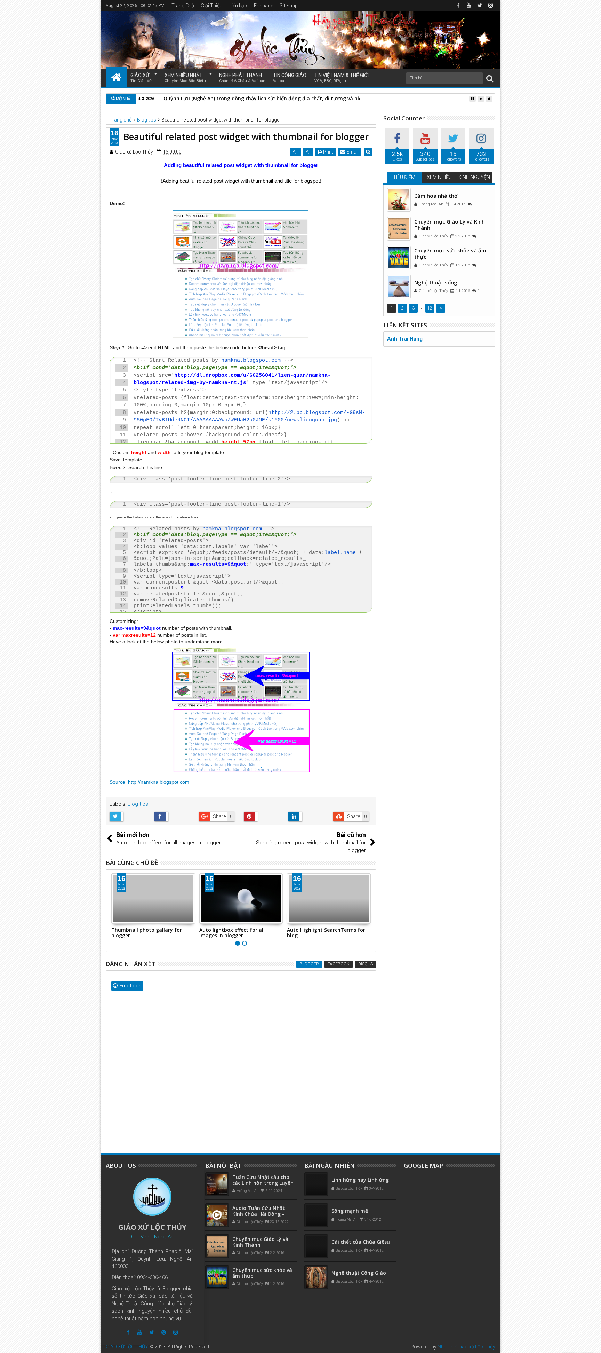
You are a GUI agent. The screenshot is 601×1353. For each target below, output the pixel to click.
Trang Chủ (182, 5)
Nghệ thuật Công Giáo (358, 1272)
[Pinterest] (163, 1332)
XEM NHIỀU (439, 177)
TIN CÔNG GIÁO (289, 77)
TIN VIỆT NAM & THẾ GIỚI (341, 77)
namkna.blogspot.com (251, 360)
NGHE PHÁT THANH (242, 77)
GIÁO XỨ (141, 77)
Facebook (339, 964)
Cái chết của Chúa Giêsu (360, 1241)
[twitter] (479, 5)
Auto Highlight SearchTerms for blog (326, 932)
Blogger (309, 964)
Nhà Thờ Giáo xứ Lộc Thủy (466, 1347)
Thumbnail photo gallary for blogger (146, 932)
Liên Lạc (238, 5)
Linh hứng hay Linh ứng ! (361, 1179)
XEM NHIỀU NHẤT (186, 77)
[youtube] (469, 5)
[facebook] (458, 5)
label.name (340, 553)
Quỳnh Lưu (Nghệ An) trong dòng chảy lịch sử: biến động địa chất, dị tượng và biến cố (267, 98)
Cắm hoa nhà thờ (436, 195)
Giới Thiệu (211, 5)
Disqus (365, 964)
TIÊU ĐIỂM (404, 177)
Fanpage (263, 5)
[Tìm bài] (489, 78)
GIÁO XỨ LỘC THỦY (127, 1347)
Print (327, 152)
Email (352, 152)
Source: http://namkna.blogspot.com (149, 782)
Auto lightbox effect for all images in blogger (232, 932)
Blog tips (138, 804)
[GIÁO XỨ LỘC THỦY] (116, 77)
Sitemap (289, 5)
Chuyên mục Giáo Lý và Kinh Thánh (449, 224)
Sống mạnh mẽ (349, 1210)
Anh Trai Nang (405, 339)
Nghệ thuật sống (435, 282)
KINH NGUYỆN (474, 177)
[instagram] (490, 5)
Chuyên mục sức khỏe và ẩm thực (450, 253)
